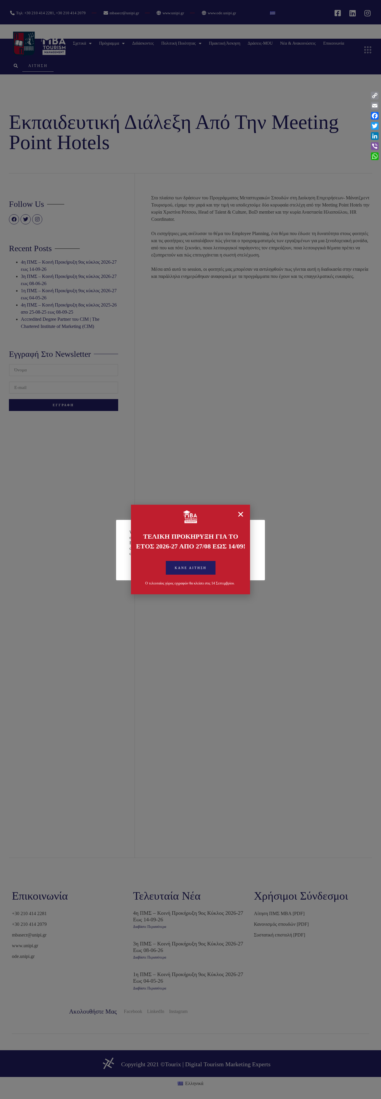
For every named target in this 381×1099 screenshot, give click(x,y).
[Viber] (375, 146)
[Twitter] (375, 126)
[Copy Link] (375, 95)
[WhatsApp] (375, 156)
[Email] (375, 106)
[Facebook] (375, 116)
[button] (191, 568)
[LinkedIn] (375, 136)
